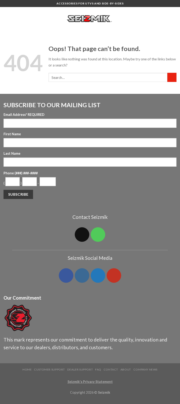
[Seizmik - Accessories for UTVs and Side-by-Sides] (90, 18)
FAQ (98, 369)
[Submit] (171, 77)
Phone (21, 173)
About (125, 369)
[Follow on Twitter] (98, 275)
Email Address (24, 115)
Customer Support (49, 369)
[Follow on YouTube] (114, 275)
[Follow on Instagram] (82, 275)
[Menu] (6, 18)
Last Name (12, 153)
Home (27, 369)
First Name (12, 134)
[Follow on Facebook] (66, 275)
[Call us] (98, 234)
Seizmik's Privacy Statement (90, 382)
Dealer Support (80, 369)
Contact (111, 369)
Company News (145, 369)
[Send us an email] (82, 234)
